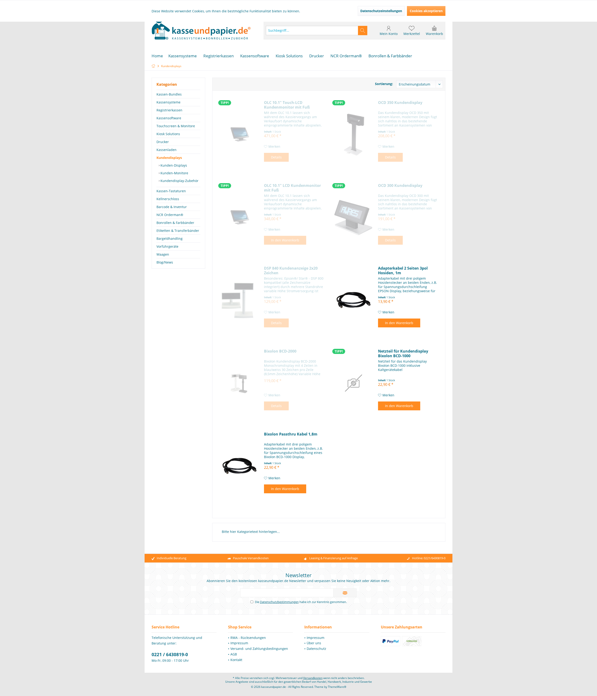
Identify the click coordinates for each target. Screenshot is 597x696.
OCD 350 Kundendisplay (400, 102)
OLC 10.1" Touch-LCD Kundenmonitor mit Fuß (287, 105)
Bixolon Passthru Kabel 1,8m (290, 434)
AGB (233, 654)
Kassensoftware (168, 118)
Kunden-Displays (173, 165)
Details (276, 157)
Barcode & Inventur (171, 207)
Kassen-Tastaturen (171, 191)
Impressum (239, 643)
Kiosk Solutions (168, 134)
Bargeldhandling (169, 238)
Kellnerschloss (167, 199)
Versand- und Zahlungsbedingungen (259, 648)
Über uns (314, 643)
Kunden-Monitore (174, 173)
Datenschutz (316, 648)
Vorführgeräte (167, 246)
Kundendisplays (169, 157)
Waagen (162, 254)
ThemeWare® (337, 687)
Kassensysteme (168, 102)
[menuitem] (434, 31)
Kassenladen (166, 149)
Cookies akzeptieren (426, 11)
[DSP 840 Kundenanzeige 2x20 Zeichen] (239, 300)
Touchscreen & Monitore (175, 126)
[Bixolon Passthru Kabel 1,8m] (239, 466)
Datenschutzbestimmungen (279, 602)
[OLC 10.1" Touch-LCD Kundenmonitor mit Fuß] (239, 134)
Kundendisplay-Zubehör (179, 180)
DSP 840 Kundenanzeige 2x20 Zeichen (291, 270)
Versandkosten (313, 678)
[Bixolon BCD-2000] (239, 383)
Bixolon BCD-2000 (280, 351)
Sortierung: (384, 84)
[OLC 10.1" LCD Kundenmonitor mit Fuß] (239, 217)
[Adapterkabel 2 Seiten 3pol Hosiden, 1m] (353, 300)
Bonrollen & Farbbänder (175, 222)
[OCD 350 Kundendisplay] (353, 134)
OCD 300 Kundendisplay (400, 185)
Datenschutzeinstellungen (381, 11)
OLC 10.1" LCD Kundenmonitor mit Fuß (292, 187)
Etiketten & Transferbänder (177, 230)
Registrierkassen (169, 110)
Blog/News (164, 262)
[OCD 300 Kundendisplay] (353, 217)
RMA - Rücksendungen (248, 637)
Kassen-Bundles (169, 94)
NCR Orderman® (169, 215)
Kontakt (236, 660)
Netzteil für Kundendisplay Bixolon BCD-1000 (403, 353)
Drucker (162, 142)
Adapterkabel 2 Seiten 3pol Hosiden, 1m (403, 270)
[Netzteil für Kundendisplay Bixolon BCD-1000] (353, 383)
